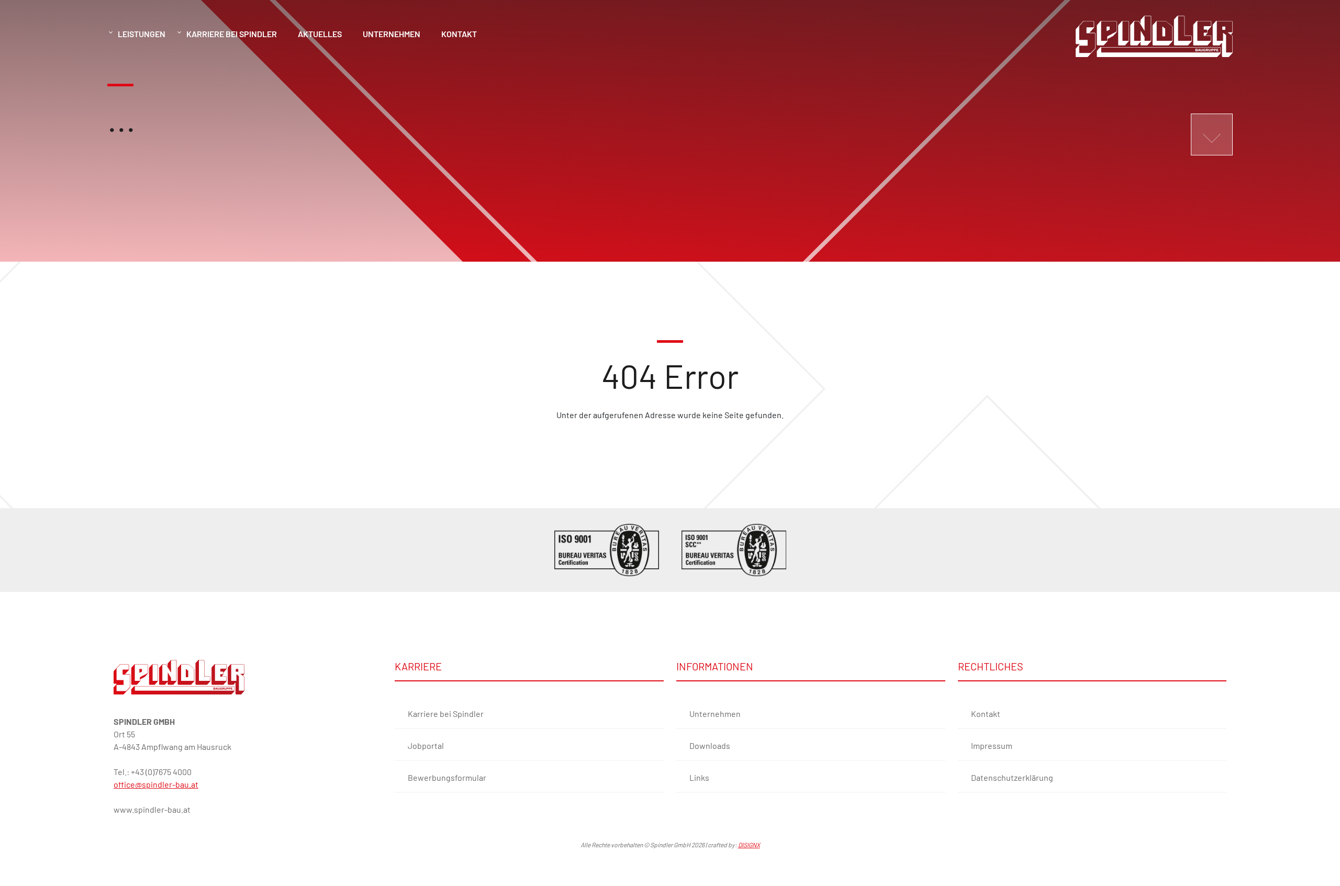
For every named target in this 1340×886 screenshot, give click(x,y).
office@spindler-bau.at (156, 784)
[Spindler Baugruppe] (179, 677)
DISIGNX (749, 844)
